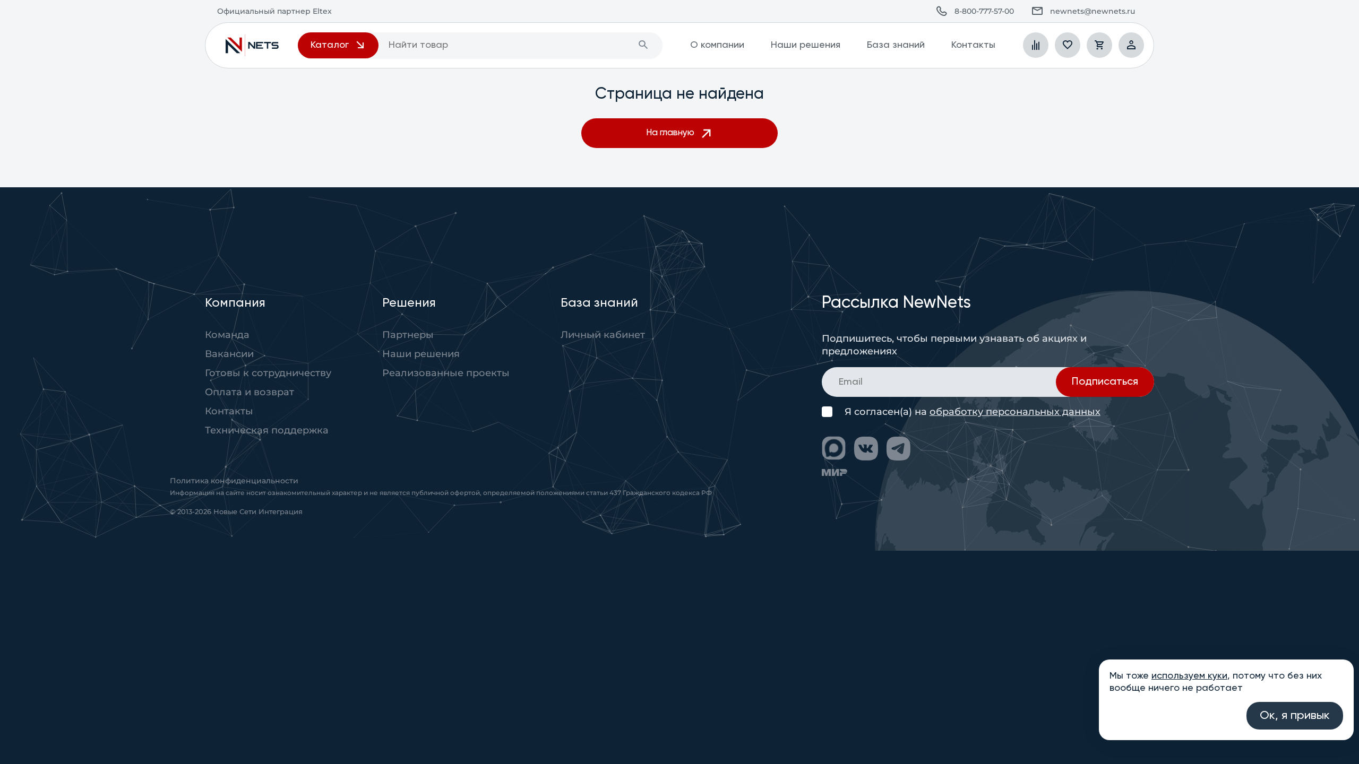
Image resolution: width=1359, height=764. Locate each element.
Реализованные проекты (446, 373)
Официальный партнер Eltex (252, 45)
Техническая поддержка (267, 430)
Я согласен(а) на (972, 412)
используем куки (1189, 676)
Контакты (973, 45)
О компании (717, 45)
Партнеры (408, 335)
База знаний (896, 45)
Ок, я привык (1295, 716)
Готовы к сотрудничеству (268, 373)
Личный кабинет (603, 335)
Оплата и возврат (249, 392)
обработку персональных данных (1015, 412)
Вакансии (229, 354)
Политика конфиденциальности (234, 480)
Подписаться (1105, 382)
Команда (227, 335)
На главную (670, 132)
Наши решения (805, 45)
